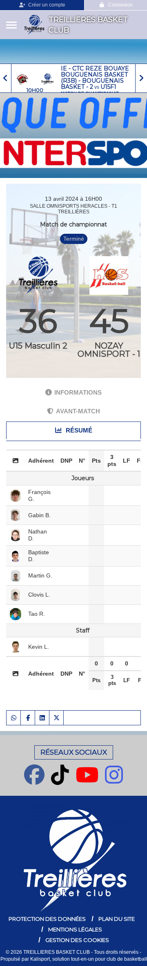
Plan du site (116, 919)
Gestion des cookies (77, 940)
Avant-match (78, 411)
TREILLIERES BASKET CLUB (88, 25)
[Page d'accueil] (34, 25)
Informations (78, 392)
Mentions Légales (75, 929)
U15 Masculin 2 (38, 346)
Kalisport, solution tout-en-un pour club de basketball (88, 959)
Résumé (78, 430)
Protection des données (47, 919)
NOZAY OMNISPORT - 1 (109, 350)
